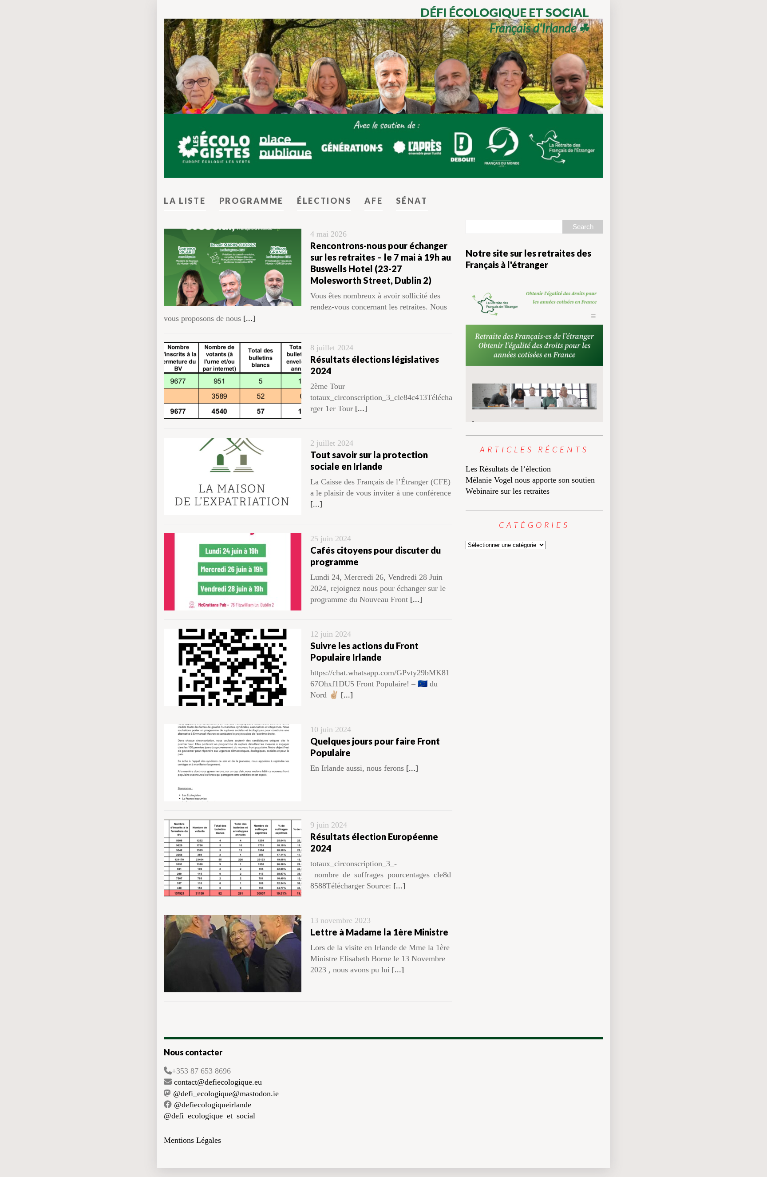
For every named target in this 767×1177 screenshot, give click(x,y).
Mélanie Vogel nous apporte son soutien (530, 480)
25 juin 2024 (330, 538)
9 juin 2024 (328, 824)
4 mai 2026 (328, 234)
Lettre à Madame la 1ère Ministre (379, 932)
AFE (373, 201)
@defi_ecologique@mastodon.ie (226, 1093)
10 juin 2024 (330, 729)
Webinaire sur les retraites (508, 491)
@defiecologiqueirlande (212, 1104)
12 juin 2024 (330, 634)
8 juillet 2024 (331, 347)
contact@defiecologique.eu (218, 1082)
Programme (251, 201)
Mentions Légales (192, 1140)
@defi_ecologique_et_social (209, 1115)
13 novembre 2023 (340, 920)
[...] (249, 318)
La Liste (185, 201)
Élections (324, 201)
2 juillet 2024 (331, 443)
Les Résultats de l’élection (508, 468)
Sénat (412, 201)
